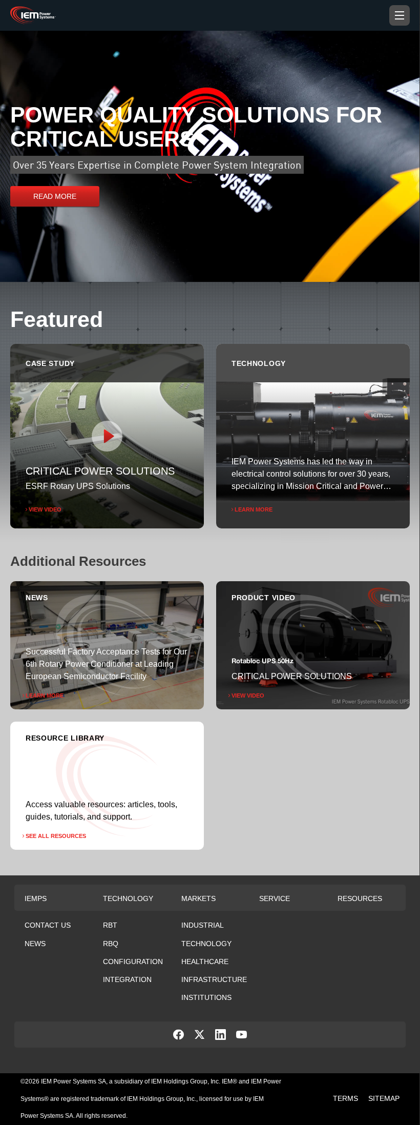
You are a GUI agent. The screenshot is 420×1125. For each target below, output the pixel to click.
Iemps (36, 898)
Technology (128, 898)
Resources (360, 898)
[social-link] (178, 1037)
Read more (54, 196)
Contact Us (48, 925)
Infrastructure (214, 979)
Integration (127, 979)
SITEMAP (384, 1098)
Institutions (206, 997)
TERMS (345, 1098)
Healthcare (204, 961)
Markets (198, 898)
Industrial (202, 925)
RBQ (110, 943)
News (35, 943)
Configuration (133, 961)
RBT (110, 925)
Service (274, 898)
